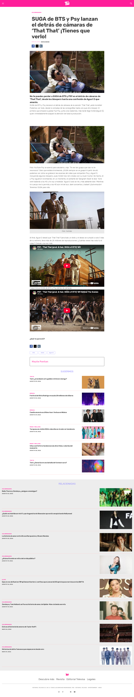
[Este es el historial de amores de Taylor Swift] (116, 633)
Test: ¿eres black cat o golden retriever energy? (48, 379)
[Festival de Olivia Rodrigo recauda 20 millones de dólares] (93, 399)
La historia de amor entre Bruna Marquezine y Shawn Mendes (25, 536)
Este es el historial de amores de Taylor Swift (19, 627)
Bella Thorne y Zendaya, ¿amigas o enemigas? (19, 491)
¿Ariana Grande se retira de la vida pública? (18, 558)
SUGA (42, 352)
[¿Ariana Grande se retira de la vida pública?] (116, 565)
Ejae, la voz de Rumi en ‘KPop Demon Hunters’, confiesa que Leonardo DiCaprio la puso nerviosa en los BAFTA (43, 582)
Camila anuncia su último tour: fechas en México (48, 412)
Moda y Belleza (35, 427)
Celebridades (36, 12)
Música (32, 393)
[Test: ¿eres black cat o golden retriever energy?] (93, 382)
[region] (45, 119)
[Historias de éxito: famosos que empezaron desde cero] (116, 655)
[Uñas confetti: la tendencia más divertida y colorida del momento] (93, 449)
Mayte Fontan (45, 41)
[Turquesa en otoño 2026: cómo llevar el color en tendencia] (93, 432)
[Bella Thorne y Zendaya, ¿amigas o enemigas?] (116, 497)
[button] (33, 46)
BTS (34, 352)
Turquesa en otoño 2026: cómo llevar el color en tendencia (52, 429)
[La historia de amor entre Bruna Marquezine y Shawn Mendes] (116, 542)
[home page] (67, 5)
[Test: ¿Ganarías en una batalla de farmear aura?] (93, 466)
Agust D (51, 352)
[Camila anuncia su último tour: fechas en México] (93, 415)
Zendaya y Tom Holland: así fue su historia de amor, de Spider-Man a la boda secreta (34, 604)
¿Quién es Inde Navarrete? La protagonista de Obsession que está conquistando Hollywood (37, 514)
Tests (32, 376)
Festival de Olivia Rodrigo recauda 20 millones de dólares (51, 396)
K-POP (4, 579)
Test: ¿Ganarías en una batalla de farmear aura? (48, 463)
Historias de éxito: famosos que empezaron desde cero (23, 649)
